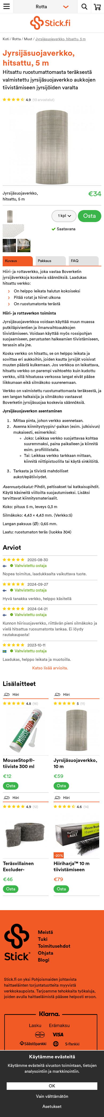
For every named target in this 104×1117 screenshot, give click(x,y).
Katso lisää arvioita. (50, 668)
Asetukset (52, 1106)
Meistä (45, 932)
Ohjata (45, 953)
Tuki (42, 939)
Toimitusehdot (54, 946)
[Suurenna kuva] (52, 145)
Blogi (43, 960)
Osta (89, 216)
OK (52, 1086)
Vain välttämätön (52, 1096)
